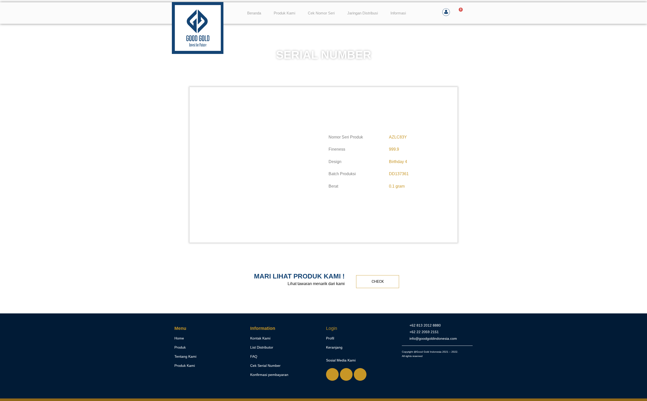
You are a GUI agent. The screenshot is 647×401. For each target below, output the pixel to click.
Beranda (254, 13)
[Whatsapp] (332, 374)
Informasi (398, 13)
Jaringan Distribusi (362, 13)
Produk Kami (284, 13)
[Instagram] (346, 374)
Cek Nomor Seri (321, 13)
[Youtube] (360, 374)
